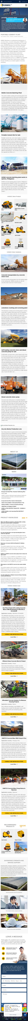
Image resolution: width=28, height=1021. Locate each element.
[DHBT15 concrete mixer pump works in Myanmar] (14, 777)
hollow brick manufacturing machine (14, 54)
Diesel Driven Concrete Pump (7, 23)
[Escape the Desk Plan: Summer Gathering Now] (14, 482)
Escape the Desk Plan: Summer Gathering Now (11, 500)
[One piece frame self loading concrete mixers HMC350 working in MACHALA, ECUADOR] (14, 597)
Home (8, 36)
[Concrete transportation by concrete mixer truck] (14, 263)
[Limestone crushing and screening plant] (14, 296)
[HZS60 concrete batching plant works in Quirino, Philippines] (14, 165)
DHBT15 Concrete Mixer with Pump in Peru (14, 738)
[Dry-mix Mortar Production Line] (14, 425)
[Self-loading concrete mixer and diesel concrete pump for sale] (14, 338)
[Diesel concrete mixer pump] (14, 385)
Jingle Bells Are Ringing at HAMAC (8, 506)
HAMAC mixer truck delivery (19, 21)
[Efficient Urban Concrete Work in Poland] (14, 650)
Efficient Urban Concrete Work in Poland (14, 661)
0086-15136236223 (8, 1)
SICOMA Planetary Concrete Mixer (12, 45)
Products (11, 36)
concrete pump (17, 23)
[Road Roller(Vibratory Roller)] (7, 229)
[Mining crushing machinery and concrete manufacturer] (6, 5)
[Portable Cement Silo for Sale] (14, 123)
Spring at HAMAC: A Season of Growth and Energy (12, 504)
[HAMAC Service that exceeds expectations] (14, 921)
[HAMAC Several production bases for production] (14, 884)
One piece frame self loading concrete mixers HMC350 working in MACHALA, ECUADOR (14, 609)
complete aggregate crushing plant (17, 51)
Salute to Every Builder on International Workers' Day (12, 502)
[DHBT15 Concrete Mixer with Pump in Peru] (12, 728)
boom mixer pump (5, 53)
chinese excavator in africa (7, 56)
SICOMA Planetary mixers (10, 48)
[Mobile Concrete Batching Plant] (14, 77)
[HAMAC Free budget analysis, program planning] (14, 902)
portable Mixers (7, 49)
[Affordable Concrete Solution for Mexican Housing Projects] (14, 689)
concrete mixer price (16, 49)
